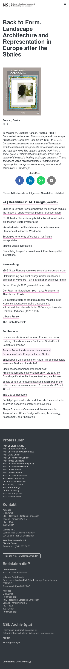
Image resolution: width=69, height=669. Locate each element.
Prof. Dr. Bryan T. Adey (13, 445)
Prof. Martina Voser (12, 496)
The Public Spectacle (14, 321)
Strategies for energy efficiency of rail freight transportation (27, 238)
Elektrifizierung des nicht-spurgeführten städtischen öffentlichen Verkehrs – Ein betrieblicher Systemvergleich (34, 277)
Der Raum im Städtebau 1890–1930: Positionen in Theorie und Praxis (31, 292)
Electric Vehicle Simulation (17, 245)
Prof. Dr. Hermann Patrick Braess (18, 451)
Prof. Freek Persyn (11, 487)
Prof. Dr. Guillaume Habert (15, 466)
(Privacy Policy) (17, 661)
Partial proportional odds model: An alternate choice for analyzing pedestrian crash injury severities (33, 402)
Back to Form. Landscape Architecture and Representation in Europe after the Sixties (27, 352)
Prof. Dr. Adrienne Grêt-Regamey (18, 463)
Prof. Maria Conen (11, 454)
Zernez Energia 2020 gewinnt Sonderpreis (26, 285)
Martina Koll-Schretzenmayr (28, 579)
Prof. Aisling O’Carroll (13, 484)
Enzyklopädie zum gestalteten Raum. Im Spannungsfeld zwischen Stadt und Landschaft (34, 361)
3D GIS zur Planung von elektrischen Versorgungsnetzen (34, 270)
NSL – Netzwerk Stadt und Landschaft (19, 5)
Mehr (59, 140)
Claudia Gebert (10, 543)
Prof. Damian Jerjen (12, 472)
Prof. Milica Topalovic (13, 493)
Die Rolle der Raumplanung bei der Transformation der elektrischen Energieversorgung (33, 219)
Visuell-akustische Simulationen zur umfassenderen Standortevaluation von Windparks (31, 229)
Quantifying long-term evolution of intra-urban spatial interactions (32, 253)
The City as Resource (15, 394)
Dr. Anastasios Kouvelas (14, 481)
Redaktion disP (10, 611)
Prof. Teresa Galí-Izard (13, 460)
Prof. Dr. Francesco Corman (16, 457)
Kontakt (6, 637)
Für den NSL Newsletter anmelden (21, 555)
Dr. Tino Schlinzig (11, 490)
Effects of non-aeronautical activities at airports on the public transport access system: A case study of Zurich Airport (33, 385)
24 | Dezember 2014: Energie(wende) (30, 202)
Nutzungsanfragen (12, 642)
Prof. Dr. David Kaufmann (15, 475)
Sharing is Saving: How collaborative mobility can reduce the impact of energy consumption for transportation (34, 210)
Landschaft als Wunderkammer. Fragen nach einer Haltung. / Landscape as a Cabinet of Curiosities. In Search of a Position (31, 341)
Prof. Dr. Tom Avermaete (14, 448)
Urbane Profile (11, 316)
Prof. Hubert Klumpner (13, 478)
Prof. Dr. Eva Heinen (12, 469)
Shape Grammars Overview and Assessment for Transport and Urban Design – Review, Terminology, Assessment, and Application (32, 412)
